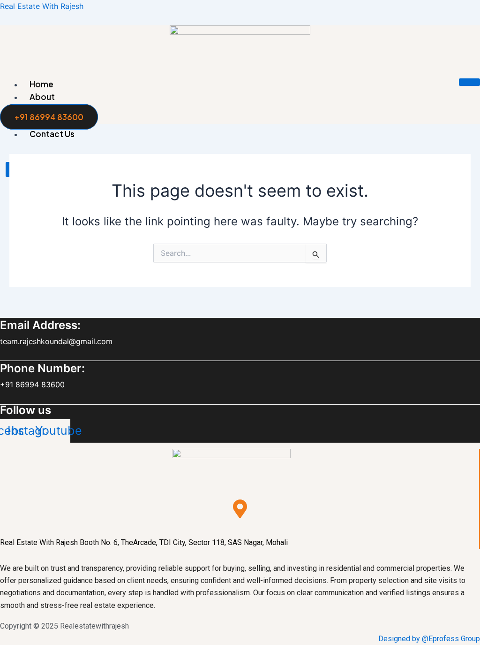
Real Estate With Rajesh (41, 6)
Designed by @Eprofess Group (429, 638)
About (42, 97)
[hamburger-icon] (469, 82)
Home (41, 84)
